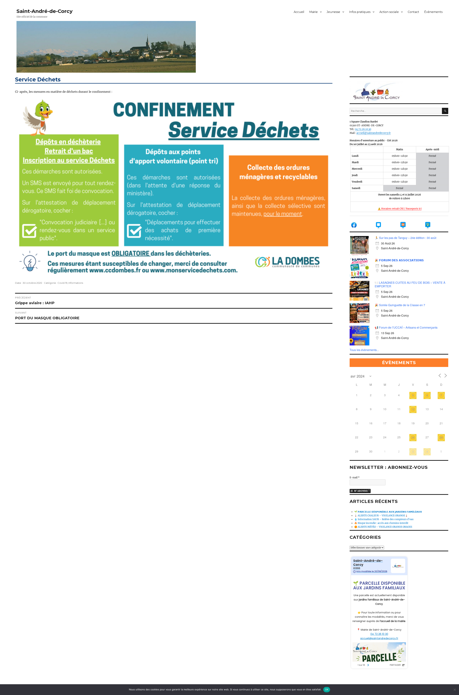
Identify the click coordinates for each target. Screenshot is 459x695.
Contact (413, 12)
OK (326, 689)
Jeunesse (333, 12)
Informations (75, 282)
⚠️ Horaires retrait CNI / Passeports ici (400, 208)
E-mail (354, 477)
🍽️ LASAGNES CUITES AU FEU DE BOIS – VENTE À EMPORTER (410, 284)
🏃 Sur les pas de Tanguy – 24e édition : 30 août (405, 238)
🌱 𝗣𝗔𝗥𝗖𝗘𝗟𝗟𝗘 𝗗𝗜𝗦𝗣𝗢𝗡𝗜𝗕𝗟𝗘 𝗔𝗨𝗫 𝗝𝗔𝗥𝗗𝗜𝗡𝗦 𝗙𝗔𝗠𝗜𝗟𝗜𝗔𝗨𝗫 (388, 511)
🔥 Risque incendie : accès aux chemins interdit (381, 523)
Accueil (299, 12)
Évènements (433, 12)
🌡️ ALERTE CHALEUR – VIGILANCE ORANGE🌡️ (381, 515)
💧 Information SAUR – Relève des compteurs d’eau (383, 519)
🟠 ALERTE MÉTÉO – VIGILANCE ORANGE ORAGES (383, 526)
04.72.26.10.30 (363, 129)
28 (441, 437)
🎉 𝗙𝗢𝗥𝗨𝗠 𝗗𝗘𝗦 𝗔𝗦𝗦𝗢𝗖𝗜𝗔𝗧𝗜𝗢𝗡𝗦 (399, 260)
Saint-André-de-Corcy (44, 11)
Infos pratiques (359, 12)
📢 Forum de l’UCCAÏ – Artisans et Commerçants (406, 327)
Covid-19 (62, 282)
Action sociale (389, 12)
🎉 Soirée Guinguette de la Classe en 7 (400, 305)
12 (413, 409)
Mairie (313, 12)
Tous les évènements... (364, 350)
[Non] (454, 689)
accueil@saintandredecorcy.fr (373, 133)
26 (413, 437)
